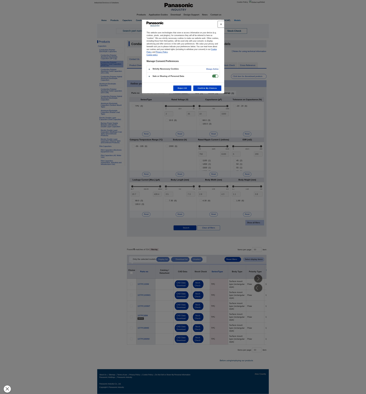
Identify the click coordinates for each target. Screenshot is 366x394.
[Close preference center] (221, 24)
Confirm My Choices (207, 88)
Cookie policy (152, 55)
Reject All (182, 88)
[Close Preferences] (7, 389)
